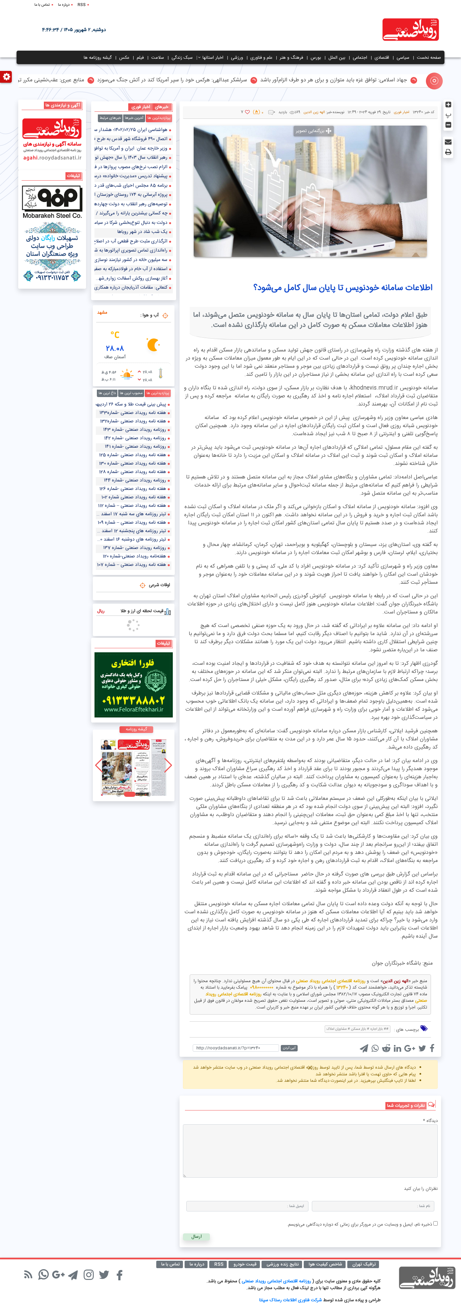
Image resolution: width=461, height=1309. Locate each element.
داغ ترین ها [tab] (107, 393)
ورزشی (237, 57)
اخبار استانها (212, 57)
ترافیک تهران (364, 1264)
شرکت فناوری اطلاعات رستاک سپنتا (290, 1300)
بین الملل (336, 57)
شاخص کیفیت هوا (325, 1264)
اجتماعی (360, 57)
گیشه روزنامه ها (98, 57)
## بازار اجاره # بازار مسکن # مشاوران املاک (357, 1029)
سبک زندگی (182, 57)
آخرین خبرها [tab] (134, 118)
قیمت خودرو (245, 1264)
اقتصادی (382, 57)
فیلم (140, 57)
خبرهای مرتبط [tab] (110, 118)
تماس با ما (42, 5)
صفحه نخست (429, 57)
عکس (124, 57)
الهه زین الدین (314, 112)
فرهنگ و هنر (291, 57)
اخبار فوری (401, 112)
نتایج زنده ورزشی (283, 1264)
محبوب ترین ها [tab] (131, 393)
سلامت (157, 57)
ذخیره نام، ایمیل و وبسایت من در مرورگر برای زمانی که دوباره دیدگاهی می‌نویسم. (359, 1224)
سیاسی (403, 57)
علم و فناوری (261, 57)
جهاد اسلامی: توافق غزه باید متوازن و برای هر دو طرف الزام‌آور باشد (365, 80)
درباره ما (64, 5)
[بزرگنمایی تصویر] (310, 191)
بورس (315, 57)
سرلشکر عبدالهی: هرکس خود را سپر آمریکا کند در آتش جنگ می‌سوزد (204, 80)
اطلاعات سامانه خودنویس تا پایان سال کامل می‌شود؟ (342, 288)
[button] (148, 794)
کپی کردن (289, 1048)
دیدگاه (430, 1121)
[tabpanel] (133, 210)
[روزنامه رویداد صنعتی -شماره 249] (133, 765)
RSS (82, 5)
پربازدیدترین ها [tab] (158, 118)
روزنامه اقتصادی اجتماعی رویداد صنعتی (277, 1281)
